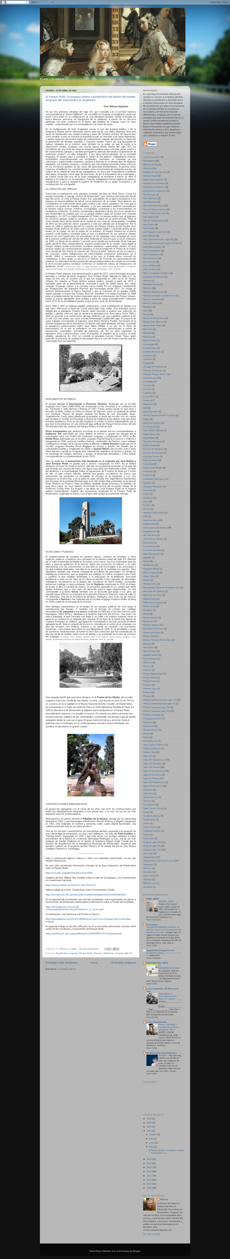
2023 (149, 1131)
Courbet (147, 385)
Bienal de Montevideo (154, 318)
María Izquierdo (151, 572)
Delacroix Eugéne (152, 423)
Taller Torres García (153, 808)
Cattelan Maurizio (152, 352)
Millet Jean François (153, 602)
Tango (146, 812)
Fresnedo (148, 471)
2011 (149, 1180)
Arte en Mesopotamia (153, 221)
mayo (152, 1143)
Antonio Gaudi (150, 176)
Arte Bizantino (150, 202)
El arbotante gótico (155, 953)
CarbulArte (152, 925)
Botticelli (147, 333)
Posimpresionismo (152, 718)
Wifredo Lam (149, 883)
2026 (149, 1118)
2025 (149, 1123)
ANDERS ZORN (166, 901)
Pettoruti (147, 692)
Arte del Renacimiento (154, 209)
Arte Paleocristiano (152, 247)
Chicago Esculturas (152, 370)
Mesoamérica (150, 584)
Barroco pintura (150, 303)
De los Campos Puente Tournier (159, 415)
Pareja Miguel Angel (153, 674)
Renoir (146, 733)
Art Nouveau (149, 194)
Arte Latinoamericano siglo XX (158, 239)
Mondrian (148, 610)
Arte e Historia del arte (154, 213)
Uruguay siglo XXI (152, 850)
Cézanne (147, 359)
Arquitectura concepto (154, 183)
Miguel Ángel (149, 599)
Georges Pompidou (152, 486)
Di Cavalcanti (149, 427)
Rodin (146, 737)
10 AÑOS (163, 1055)
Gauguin (147, 483)
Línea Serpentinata (156, 1022)
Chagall (147, 363)
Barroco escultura (152, 299)
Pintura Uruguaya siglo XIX (156, 707)
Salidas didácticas (152, 748)
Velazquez (148, 864)
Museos (147, 644)
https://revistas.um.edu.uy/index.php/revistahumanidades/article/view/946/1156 (86, 894)
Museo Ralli (149, 636)
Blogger (136, 1251)
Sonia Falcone (150, 797)
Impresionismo (150, 520)
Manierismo (149, 565)
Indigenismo (149, 524)
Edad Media (149, 438)
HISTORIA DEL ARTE (157, 963)
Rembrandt (148, 726)
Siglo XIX (147, 756)
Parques (98, 953)
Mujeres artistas (151, 625)
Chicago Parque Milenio (155, 374)
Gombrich (148, 498)
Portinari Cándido (151, 715)
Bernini (146, 314)
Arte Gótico (148, 224)
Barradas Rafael (151, 284)
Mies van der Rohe (152, 595)
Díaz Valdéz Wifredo (153, 430)
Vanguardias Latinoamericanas (158, 861)
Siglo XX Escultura (152, 775)
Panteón (147, 670)
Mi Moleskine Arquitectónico (161, 1053)
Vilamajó (147, 879)
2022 (149, 1159)
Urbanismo (108, 953)
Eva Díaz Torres (151, 456)
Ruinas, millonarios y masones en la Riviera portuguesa (168, 1027)
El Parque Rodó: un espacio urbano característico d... (166, 1151)
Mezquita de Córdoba (154, 591)
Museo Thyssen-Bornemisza (157, 640)
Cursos (146, 400)
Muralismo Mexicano (153, 629)
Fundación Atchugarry (154, 479)
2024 (149, 1127)
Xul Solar (147, 887)
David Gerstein (150, 411)
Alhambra (148, 168)
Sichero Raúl (149, 752)
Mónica (164, 1199)
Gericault (147, 490)
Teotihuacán (149, 819)
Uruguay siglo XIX (152, 842)
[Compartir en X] (111, 948)
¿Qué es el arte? (151, 157)
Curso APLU (149, 396)
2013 (149, 1171)
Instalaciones (149, 531)
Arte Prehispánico (152, 251)
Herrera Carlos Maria (153, 513)
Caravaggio (149, 344)
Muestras (147, 621)
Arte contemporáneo (153, 206)
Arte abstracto (150, 198)
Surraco (147, 801)
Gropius (147, 505)
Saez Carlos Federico (154, 745)
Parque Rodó (85, 953)
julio (151, 1138)
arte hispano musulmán (154, 232)
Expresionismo (150, 460)
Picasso (147, 696)
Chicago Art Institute (153, 367)
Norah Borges (150, 659)
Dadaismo (148, 404)
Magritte (147, 558)
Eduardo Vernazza (152, 441)
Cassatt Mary (149, 348)
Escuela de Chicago (153, 453)
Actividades (148, 161)
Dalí (145, 408)
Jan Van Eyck (149, 535)
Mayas (146, 580)
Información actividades (155, 528)
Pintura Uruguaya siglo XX (156, 711)
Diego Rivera (149, 434)
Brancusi (147, 337)
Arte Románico (150, 258)
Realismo (147, 722)
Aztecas (147, 280)
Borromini (148, 329)
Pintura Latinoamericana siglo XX (159, 700)
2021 (149, 1163)
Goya (145, 501)
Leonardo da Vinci (152, 550)
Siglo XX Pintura (151, 778)
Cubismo (147, 393)
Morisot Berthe (150, 617)
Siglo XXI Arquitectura (154, 782)
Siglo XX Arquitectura (153, 771)
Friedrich (147, 475)
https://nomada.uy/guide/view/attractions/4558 (69, 873)
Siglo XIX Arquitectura (154, 760)
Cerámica (148, 355)
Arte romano (149, 262)
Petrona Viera (150, 688)
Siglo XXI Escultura (152, 786)
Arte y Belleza (150, 265)
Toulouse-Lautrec (152, 831)
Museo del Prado (151, 632)
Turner (146, 834)
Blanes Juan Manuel (153, 322)
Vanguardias (149, 857)
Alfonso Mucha (150, 164)
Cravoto (147, 389)
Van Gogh (148, 853)
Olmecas (147, 662)
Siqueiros (147, 790)
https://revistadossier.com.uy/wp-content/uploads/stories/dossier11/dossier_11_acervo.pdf (74, 908)
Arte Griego (149, 228)
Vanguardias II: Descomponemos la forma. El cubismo (167, 996)
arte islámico (149, 236)
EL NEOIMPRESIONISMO (169, 966)
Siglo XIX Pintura (151, 767)
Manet (146, 561)
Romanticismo (150, 741)
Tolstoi (146, 823)
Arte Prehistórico (151, 254)
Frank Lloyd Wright (152, 468)
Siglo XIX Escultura (152, 763)
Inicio (94, 962)
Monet (146, 614)
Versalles (147, 872)
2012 (149, 1176)
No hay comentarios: (89, 949)
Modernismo (149, 606)
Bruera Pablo (149, 340)
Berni (145, 310)
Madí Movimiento (151, 554)
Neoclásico (148, 647)
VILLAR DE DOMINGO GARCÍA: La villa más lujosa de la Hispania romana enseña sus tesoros (163, 930)
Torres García (150, 827)
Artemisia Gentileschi (153, 277)
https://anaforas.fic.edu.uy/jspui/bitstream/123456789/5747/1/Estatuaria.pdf (83, 933)
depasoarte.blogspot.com (160, 950)
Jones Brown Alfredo (153, 539)
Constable (148, 381)
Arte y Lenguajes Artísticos (156, 273)
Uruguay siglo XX (123, 953)
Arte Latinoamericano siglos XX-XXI (160, 243)
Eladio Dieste (149, 445)
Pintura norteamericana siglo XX (159, 703)
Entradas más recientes (61, 962)
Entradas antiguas (124, 962)
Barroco (147, 288)
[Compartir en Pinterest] (117, 948)
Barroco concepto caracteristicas (159, 295)
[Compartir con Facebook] (114, 948)
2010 (149, 1184)
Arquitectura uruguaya (67, 953)
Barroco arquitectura (153, 292)
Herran (146, 509)
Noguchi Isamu (150, 655)
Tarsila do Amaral (151, 816)
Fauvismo (148, 464)
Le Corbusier (149, 546)
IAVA (145, 516)
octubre (153, 1134)
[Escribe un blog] (108, 948)
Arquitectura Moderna (154, 187)
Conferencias (149, 378)
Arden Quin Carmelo (153, 179)
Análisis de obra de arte (155, 172)
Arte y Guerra (150, 269)
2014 (149, 1167)
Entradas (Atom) (67, 969)
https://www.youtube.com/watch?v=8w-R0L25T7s (71, 885)
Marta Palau (149, 576)
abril (151, 1147)
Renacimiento (150, 730)
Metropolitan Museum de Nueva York (161, 587)
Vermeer (147, 868)
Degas (146, 419)
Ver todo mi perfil (151, 1234)
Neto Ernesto (149, 651)
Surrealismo (149, 804)
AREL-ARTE (152, 899)
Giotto (146, 494)
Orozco (146, 666)
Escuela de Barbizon (153, 449)
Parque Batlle (149, 677)
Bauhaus (147, 307)
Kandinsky (148, 543)
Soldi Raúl (148, 793)
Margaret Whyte (151, 569)
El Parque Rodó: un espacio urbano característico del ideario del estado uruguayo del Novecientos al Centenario (90, 98)
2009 (149, 1188)
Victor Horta (149, 876)
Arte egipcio (149, 217)
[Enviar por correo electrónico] (105, 948)
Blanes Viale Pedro (152, 325)
